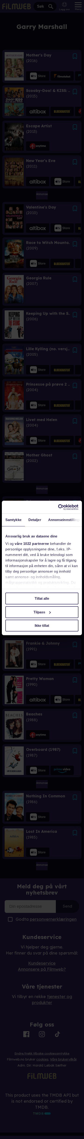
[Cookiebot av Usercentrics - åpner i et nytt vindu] (59, 507)
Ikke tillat (42, 625)
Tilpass (39, 612)
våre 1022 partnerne (32, 544)
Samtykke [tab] (13, 520)
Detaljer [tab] (34, 520)
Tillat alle (42, 598)
